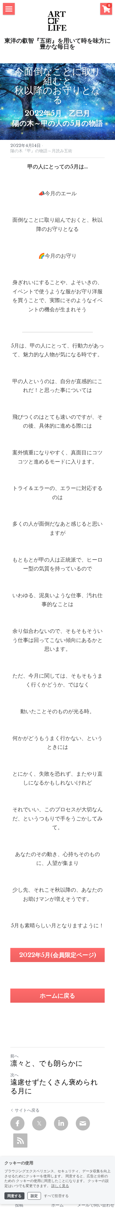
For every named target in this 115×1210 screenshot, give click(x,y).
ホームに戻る (57, 995)
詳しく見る (60, 1186)
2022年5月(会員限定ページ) (57, 955)
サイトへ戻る (27, 1110)
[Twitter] (39, 1123)
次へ (14, 1074)
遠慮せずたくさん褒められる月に (54, 1087)
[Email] (83, 1123)
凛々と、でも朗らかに (46, 1064)
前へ (14, 1056)
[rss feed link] (20, 1140)
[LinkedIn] (61, 1123)
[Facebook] (17, 1123)
